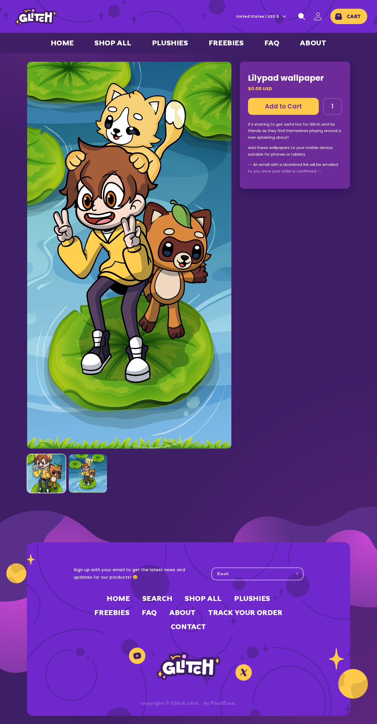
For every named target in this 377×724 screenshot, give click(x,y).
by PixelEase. (220, 703)
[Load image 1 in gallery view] (46, 473)
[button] (301, 16)
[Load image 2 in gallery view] (87, 473)
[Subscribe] (297, 573)
